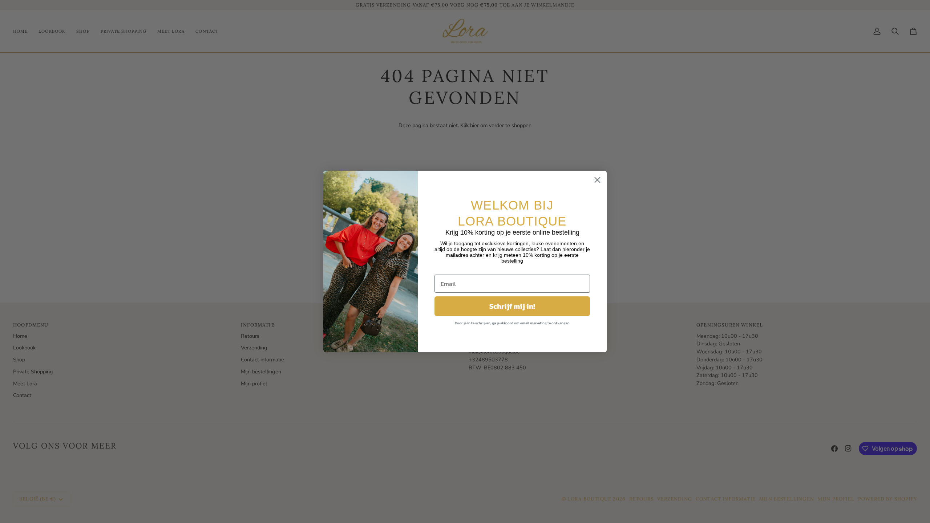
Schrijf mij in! (512, 306)
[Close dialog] (597, 180)
